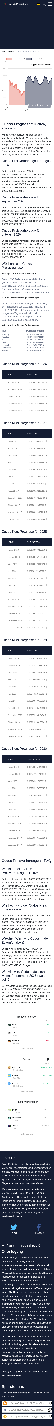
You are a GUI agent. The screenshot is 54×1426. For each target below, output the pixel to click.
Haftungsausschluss (12, 1363)
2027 (25, 51)
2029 (35, 51)
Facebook (39, 1233)
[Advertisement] (27, 27)
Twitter (14, 1233)
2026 (20, 51)
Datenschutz (32, 1363)
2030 (40, 51)
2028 (30, 51)
